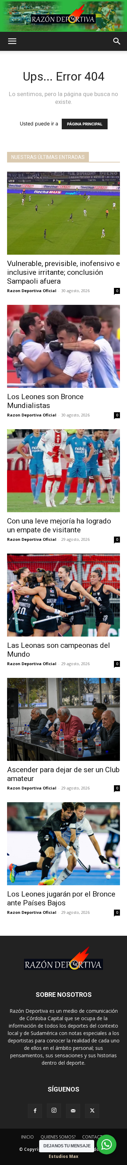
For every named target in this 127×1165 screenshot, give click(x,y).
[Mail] (73, 1111)
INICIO (27, 1137)
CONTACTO (94, 1137)
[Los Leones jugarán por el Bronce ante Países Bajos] (63, 843)
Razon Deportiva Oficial (31, 290)
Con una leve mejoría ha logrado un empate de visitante (59, 525)
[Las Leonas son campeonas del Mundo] (63, 595)
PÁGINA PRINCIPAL (84, 124)
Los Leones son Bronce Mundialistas (45, 401)
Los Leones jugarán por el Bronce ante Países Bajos (61, 898)
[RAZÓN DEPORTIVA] (63, 16)
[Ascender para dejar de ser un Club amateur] (63, 719)
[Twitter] (92, 1111)
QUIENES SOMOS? (58, 1137)
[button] (12, 41)
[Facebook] (35, 1111)
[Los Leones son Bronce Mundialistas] (63, 346)
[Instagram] (54, 1111)
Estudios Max (63, 1156)
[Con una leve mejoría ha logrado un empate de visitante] (63, 470)
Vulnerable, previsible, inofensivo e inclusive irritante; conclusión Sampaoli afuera (63, 272)
